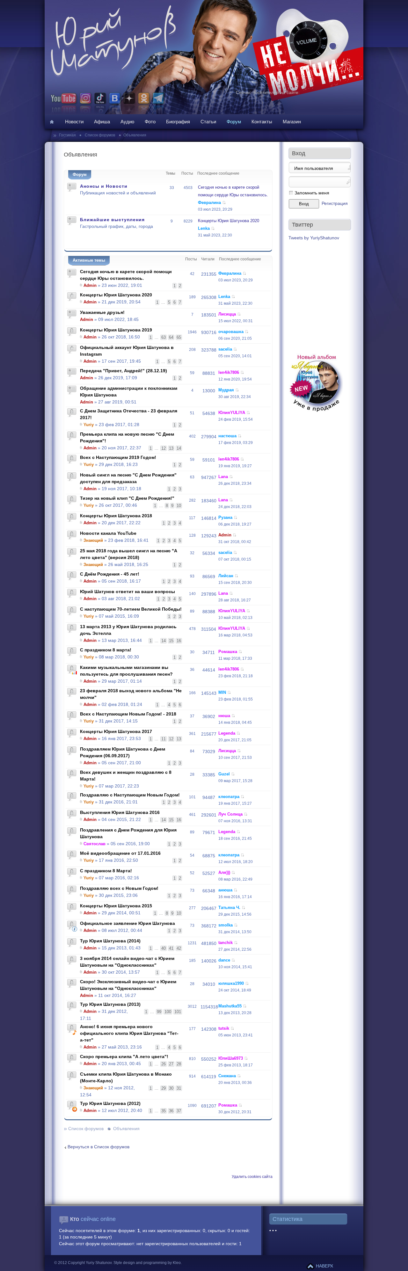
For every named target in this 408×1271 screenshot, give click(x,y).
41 (171, 948)
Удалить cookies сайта (252, 1176)
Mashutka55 (230, 1006)
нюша (224, 715)
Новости (74, 121)
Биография (178, 121)
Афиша (102, 121)
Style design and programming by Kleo (147, 1262)
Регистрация (335, 203)
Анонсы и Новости (103, 186)
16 (179, 640)
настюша (227, 435)
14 (179, 448)
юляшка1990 (231, 983)
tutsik (223, 1028)
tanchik (225, 942)
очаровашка (231, 331)
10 (179, 505)
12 (163, 448)
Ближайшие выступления (112, 219)
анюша (225, 890)
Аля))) (224, 872)
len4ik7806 (228, 372)
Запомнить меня (312, 193)
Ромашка (227, 651)
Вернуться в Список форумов (98, 1146)
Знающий (93, 540)
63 (163, 337)
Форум (234, 121)
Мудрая (226, 390)
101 (177, 1011)
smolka (225, 925)
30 (171, 1088)
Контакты (261, 121)
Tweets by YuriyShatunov (313, 238)
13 (171, 448)
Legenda (226, 733)
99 (159, 1011)
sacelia (225, 349)
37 (179, 1110)
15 (171, 640)
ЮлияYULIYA (231, 412)
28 (179, 1064)
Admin (90, 285)
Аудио (127, 121)
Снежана (227, 1075)
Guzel (224, 774)
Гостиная (68, 135)
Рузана (225, 517)
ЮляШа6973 (230, 1058)
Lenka (204, 228)
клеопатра (228, 796)
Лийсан (225, 575)
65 (179, 337)
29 (163, 1088)
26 (163, 1064)
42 (179, 948)
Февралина (209, 202)
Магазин (292, 121)
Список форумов (99, 135)
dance (224, 960)
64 (171, 337)
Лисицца (227, 314)
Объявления (134, 135)
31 (179, 1088)
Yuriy (89, 424)
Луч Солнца (230, 814)
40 (163, 948)
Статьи (208, 121)
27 (171, 1064)
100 (167, 1011)
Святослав (95, 843)
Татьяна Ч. (229, 907)
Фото (150, 121)
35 (163, 1110)
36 (171, 1110)
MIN (222, 692)
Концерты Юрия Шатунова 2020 (228, 220)
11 (163, 739)
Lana (223, 476)
